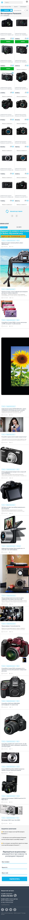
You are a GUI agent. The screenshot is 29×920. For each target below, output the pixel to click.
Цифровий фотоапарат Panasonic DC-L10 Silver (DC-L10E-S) (7, 169)
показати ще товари (16, 211)
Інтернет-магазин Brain (6, 6)
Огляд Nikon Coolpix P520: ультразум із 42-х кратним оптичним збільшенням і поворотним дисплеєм (14, 670)
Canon (18, 766)
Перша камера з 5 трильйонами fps (11, 626)
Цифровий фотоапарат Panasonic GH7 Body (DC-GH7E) (21, 115)
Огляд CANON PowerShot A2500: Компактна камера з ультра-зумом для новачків (13, 769)
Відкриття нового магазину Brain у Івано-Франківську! (12, 243)
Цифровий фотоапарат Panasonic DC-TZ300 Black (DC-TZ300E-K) (21, 34)
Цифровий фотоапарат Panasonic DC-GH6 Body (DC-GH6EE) (20, 142)
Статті (3, 289)
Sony (18, 817)
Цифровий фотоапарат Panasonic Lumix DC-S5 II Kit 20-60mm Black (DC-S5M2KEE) (6, 115)
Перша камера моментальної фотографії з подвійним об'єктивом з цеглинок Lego (13, 598)
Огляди (3, 406)
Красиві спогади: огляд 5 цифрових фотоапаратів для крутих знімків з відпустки (15, 292)
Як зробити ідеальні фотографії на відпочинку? (14, 436)
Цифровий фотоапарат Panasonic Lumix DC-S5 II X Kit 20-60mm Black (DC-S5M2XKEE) (21, 196)
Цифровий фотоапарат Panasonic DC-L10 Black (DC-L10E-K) (7, 196)
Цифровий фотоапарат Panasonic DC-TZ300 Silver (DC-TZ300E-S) (6, 61)
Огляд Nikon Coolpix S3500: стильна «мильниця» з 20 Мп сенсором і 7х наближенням (14, 323)
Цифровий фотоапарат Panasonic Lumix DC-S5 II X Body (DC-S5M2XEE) (6, 142)
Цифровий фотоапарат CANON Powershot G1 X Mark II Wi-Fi (14, 799)
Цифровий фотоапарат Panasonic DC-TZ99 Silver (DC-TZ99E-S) (6, 88)
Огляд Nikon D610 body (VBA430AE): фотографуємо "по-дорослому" (11, 704)
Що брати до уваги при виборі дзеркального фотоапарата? (13, 508)
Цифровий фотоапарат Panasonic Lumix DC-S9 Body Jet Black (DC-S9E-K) (21, 169)
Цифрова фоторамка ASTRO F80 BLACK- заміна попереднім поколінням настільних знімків (14, 409)
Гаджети (16, 6)
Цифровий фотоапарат (11, 240)
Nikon (18, 240)
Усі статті (19, 227)
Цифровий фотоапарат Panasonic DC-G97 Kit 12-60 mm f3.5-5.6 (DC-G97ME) (21, 88)
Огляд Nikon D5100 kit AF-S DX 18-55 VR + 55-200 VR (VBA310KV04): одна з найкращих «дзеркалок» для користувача (14, 745)
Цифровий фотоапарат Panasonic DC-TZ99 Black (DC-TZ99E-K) (21, 61)
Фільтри (7, 10)
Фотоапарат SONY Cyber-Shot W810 (11, 820)
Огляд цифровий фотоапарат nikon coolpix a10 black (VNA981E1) (14, 472)
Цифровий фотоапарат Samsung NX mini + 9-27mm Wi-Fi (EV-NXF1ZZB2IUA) (13, 549)
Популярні (3, 227)
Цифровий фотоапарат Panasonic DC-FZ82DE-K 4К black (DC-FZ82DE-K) (6, 34)
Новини (3, 240)
